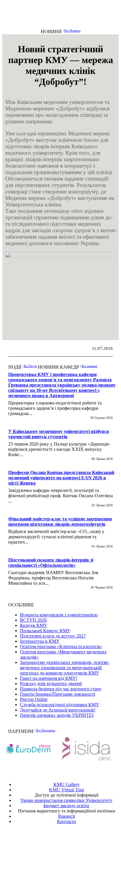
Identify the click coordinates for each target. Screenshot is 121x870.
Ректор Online (34, 699)
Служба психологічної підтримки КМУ (59, 704)
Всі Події (30, 365)
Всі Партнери (45, 730)
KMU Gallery (66, 784)
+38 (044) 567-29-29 (67, 842)
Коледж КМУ (33, 625)
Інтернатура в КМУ (39, 641)
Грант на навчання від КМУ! (48, 678)
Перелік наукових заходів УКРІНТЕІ (56, 715)
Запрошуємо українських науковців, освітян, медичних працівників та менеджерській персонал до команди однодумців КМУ (65, 667)
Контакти (66, 821)
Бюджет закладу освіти (66, 805)
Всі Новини (72, 30)
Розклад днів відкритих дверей (51, 683)
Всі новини (89, 365)
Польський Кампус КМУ (45, 630)
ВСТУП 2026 (33, 620)
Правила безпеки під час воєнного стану (61, 688)
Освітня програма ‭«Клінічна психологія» (61, 646)
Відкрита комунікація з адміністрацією (59, 614)
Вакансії (66, 816)
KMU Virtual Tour (66, 789)
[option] (31, 748)
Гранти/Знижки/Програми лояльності (57, 694)
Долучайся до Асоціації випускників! (57, 709)
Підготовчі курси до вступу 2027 (53, 635)
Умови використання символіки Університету (66, 800)
